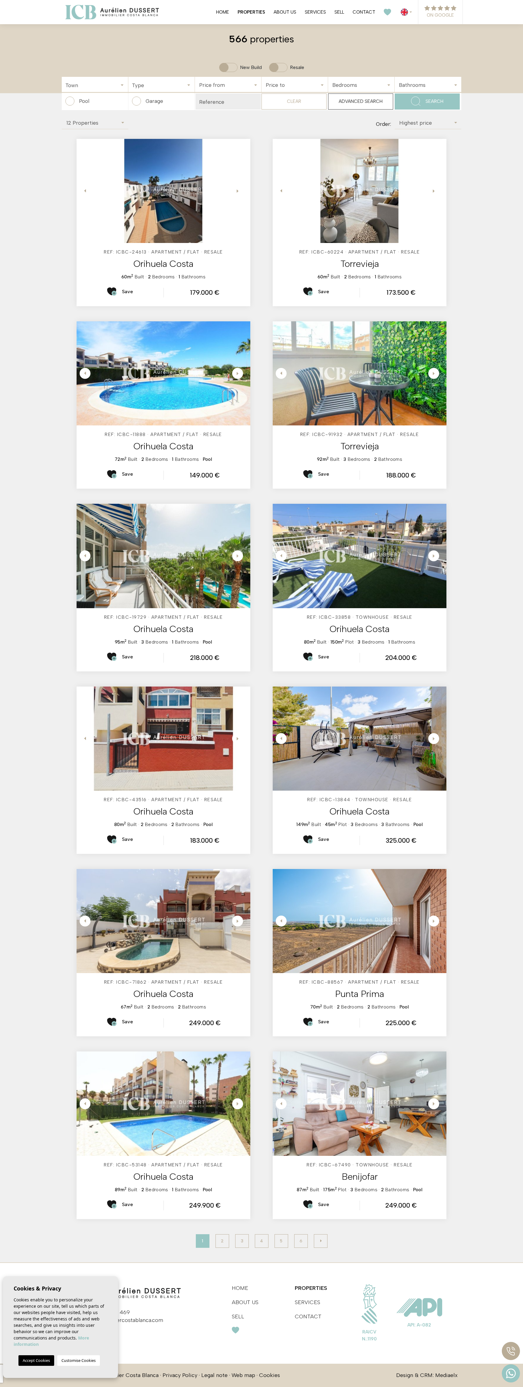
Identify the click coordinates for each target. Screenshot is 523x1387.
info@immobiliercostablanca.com (122, 1320)
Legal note (214, 1375)
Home (222, 12)
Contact (364, 12)
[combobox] (95, 84)
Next (238, 191)
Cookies (269, 1375)
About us (285, 12)
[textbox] (96, 85)
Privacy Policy (180, 1375)
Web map (243, 1375)
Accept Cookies (36, 1360)
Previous (83, 191)
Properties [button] (251, 12)
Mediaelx (446, 1375)
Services (315, 12)
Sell (339, 12)
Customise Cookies (78, 1360)
